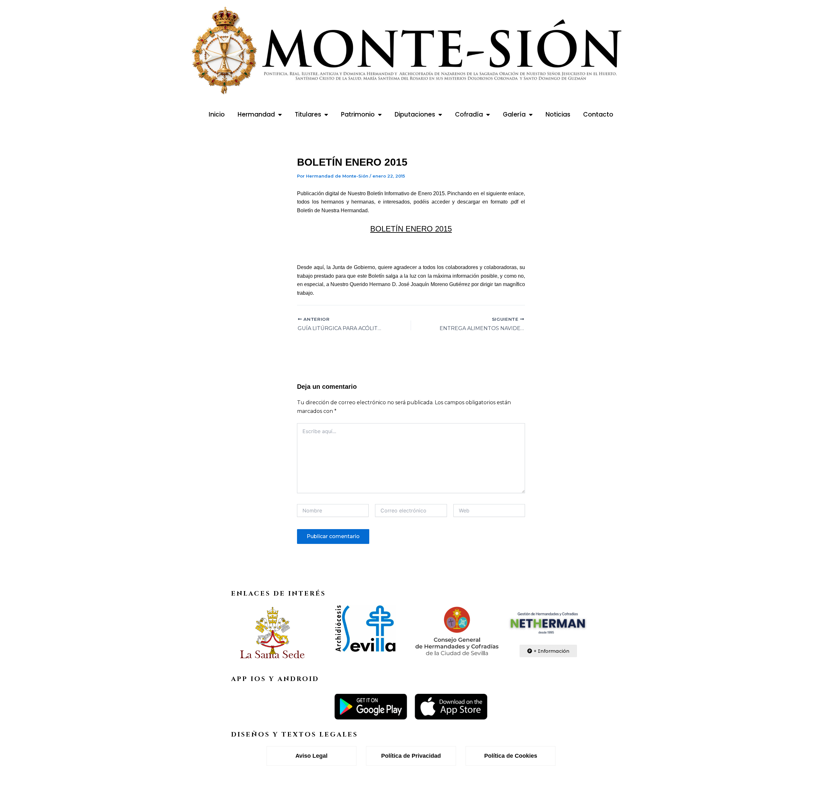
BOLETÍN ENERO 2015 (411, 228)
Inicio (217, 114)
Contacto (598, 114)
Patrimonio (358, 114)
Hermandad (256, 114)
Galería (514, 114)
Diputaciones (415, 114)
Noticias (558, 114)
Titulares (308, 114)
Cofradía (469, 114)
